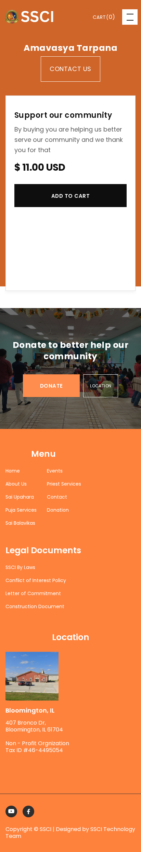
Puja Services (21, 510)
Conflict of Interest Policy (35, 580)
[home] (28, 17)
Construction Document (34, 606)
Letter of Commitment (33, 593)
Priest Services (64, 483)
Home (12, 470)
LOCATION (100, 386)
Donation (58, 510)
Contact (57, 496)
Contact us (70, 69)
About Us (16, 483)
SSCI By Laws (20, 567)
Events (55, 470)
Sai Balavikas (20, 523)
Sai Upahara (19, 496)
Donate (51, 385)
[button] (104, 17)
